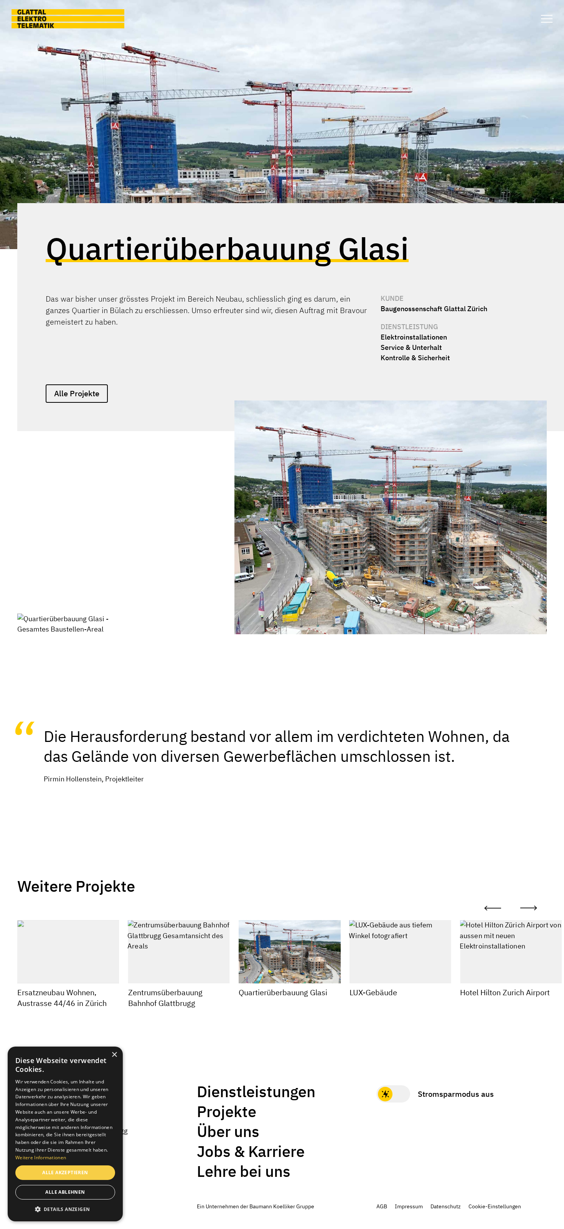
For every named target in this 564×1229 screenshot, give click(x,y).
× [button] (114, 1055)
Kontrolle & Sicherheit (415, 357)
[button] (65, 1209)
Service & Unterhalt (411, 347)
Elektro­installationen (414, 337)
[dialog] (65, 1134)
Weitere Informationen (40, 1157)
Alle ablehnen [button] (65, 1192)
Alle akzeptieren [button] (65, 1172)
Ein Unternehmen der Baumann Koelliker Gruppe (255, 1206)
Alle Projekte (76, 393)
